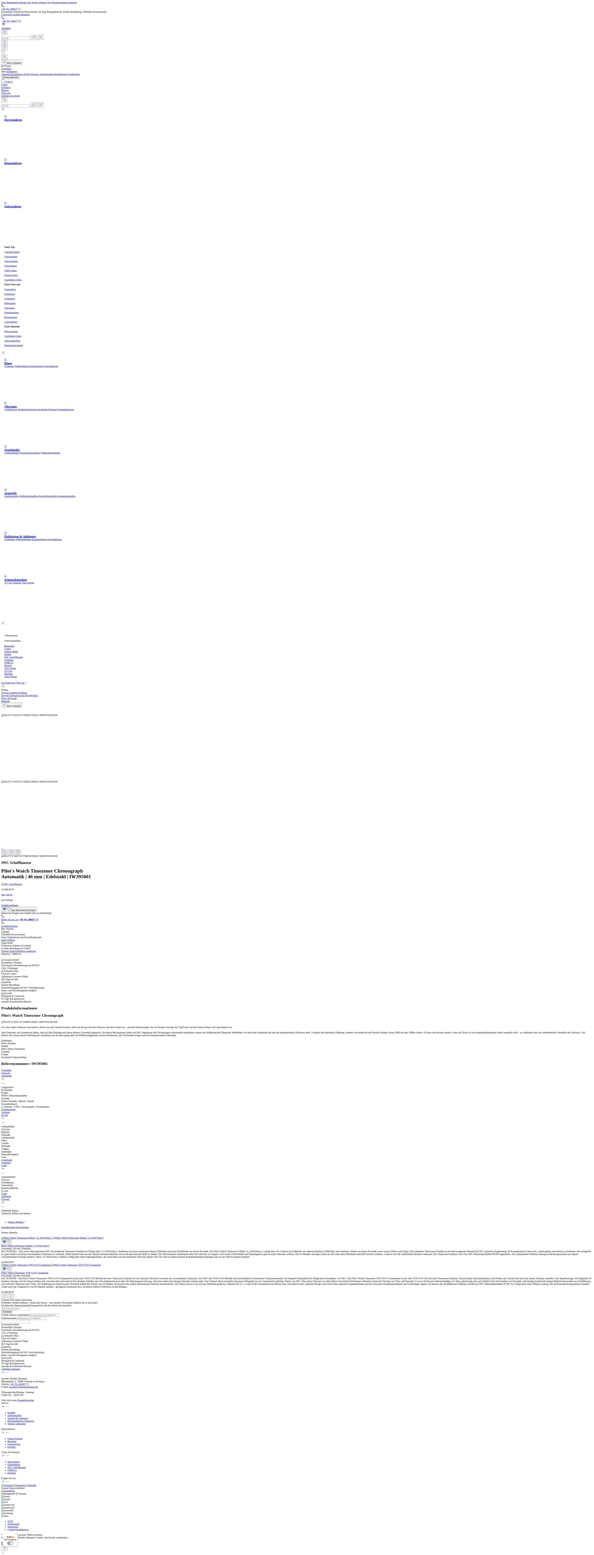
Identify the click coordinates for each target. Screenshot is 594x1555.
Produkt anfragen (9, 905)
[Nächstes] (11, 1296)
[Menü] (4, 32)
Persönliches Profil (20, 74)
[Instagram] (19, 1485)
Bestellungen (61, 74)
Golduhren (9, 298)
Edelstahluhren (11, 312)
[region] (297, 1262)
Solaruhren (9, 294)
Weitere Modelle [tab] (15, 1222)
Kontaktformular (9, 926)
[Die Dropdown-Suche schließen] (40, 37)
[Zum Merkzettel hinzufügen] (6, 1241)
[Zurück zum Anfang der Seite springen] (4, 1548)
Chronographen (12, 252)
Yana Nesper (28, 582)
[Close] (2, 1553)
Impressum (12, 1526)
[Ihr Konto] (4, 57)
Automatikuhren (12, 340)
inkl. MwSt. (7, 894)
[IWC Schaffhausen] (11, 884)
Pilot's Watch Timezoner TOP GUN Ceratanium (24, 1273)
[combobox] (15, 38)
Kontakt (11, 1412)
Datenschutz (13, 1524)
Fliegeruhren (10, 266)
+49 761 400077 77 (11, 9)
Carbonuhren (10, 322)
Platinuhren (9, 303)
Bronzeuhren (10, 317)
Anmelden (6, 68)
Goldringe (9, 366)
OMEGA (12, 1470)
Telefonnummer (9, 1318)
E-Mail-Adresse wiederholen (15, 1315)
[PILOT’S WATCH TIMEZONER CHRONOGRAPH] (29, 715)
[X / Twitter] (31, 1485)
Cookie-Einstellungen (18, 1529)
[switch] (10, 1543)
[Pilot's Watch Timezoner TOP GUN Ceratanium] (51, 1265)
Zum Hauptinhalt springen (14, 2)
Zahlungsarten (47, 74)
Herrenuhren (13, 1462)
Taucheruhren (11, 261)
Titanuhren (9, 308)
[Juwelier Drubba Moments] (15, 14)
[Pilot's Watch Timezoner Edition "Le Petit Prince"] (52, 1238)
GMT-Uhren (10, 270)
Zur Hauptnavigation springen (62, 2)
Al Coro (8, 582)
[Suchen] (33, 37)
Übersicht (6, 74)
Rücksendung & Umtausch (20, 1421)
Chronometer (10, 256)
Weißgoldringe (22, 366)
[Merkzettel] (3, 53)
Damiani (17, 582)
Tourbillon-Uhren (13, 280)
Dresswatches (11, 275)
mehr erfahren (8, 940)
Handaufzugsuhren (13, 345)
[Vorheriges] (4, 1296)
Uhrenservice (13, 1444)
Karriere (11, 1447)
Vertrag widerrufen (10, 77)
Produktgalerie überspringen (15, 1227)
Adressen (35, 74)
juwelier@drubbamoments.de (23, 1387)
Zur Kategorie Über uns (13, 683)
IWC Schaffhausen (16, 1467)
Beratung (11, 1441)
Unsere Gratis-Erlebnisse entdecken (18, 951)
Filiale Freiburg (14, 1438)
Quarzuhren (10, 289)
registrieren (11, 71)
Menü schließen (14, 63)
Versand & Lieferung (17, 1418)
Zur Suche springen (37, 2)
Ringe (8, 363)
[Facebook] (7, 1485)
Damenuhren (13, 1464)
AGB (10, 1521)
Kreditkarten (74, 74)
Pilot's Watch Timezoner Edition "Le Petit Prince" (25, 1245)
